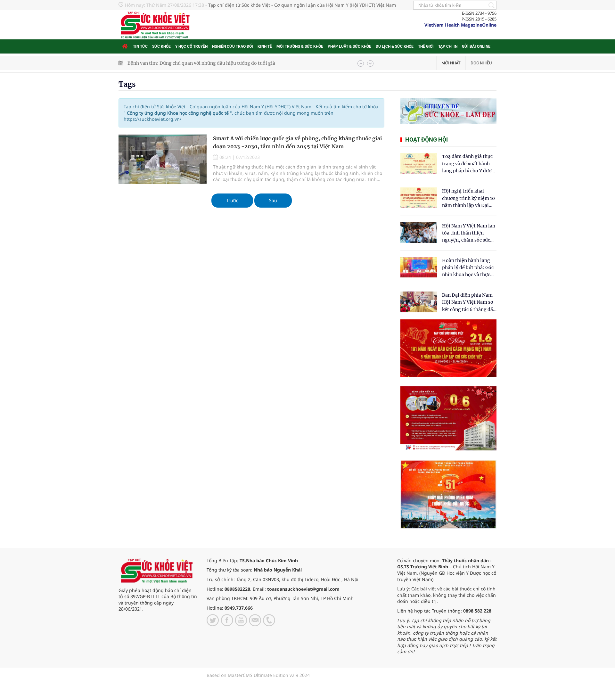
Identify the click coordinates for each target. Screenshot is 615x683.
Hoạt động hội (426, 139)
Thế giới (426, 46)
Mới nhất (451, 63)
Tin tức (140, 46)
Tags (127, 84)
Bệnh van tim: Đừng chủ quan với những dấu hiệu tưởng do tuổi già (201, 63)
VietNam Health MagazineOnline (460, 25)
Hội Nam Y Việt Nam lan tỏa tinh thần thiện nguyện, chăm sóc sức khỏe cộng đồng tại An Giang (468, 233)
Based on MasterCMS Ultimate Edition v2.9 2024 (258, 675)
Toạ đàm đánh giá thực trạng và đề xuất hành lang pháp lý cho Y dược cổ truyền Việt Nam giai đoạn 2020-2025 (468, 163)
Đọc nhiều (481, 63)
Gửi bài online (476, 46)
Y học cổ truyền (191, 46)
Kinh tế (265, 46)
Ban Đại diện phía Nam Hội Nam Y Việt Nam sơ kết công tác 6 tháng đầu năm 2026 (469, 302)
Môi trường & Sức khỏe (299, 46)
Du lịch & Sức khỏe (395, 46)
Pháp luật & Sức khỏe (349, 46)
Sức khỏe (161, 46)
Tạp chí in (447, 46)
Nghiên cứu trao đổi (232, 46)
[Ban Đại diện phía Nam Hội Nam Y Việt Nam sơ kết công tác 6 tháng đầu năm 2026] (418, 302)
